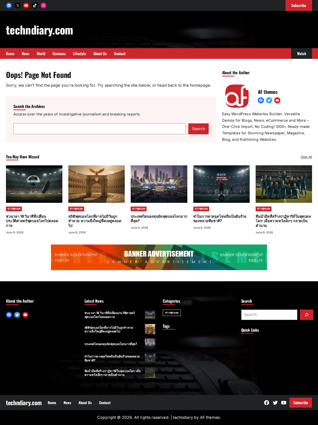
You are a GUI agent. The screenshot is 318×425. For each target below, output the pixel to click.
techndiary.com (39, 29)
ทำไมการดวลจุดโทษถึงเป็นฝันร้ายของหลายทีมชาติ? (219, 218)
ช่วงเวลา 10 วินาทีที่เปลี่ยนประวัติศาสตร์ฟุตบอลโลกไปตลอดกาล (32, 220)
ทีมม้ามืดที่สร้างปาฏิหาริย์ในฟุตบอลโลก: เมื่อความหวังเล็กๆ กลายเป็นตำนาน (283, 220)
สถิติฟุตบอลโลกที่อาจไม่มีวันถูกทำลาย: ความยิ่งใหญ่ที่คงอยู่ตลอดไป (94, 220)
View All (306, 157)
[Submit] (306, 315)
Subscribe (300, 402)
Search (198, 128)
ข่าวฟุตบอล (13, 208)
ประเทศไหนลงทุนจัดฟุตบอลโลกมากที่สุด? (159, 218)
